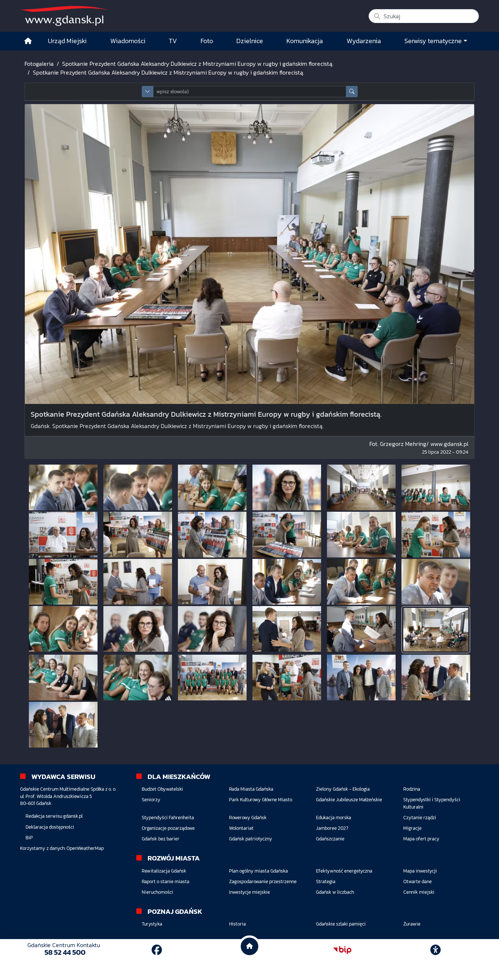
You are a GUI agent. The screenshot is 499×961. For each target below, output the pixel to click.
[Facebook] (157, 950)
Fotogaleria (39, 63)
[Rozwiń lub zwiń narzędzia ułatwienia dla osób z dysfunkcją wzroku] (435, 950)
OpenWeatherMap (85, 848)
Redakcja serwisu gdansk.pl (54, 816)
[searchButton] (352, 91)
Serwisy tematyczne (433, 41)
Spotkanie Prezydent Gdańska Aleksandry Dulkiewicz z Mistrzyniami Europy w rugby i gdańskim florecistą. (198, 63)
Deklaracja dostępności (50, 827)
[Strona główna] (28, 41)
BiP (29, 837)
